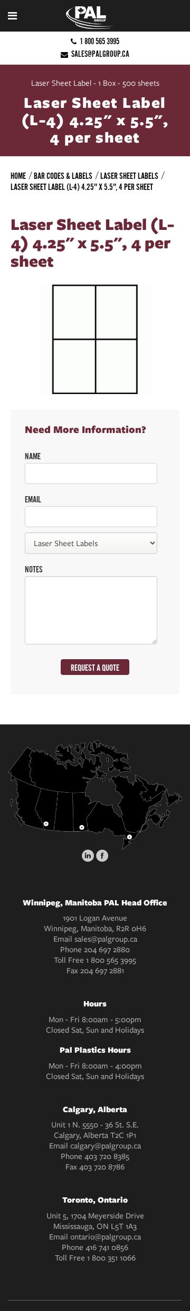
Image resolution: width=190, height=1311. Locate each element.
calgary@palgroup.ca (105, 1146)
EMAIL (33, 500)
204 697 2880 (107, 949)
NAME (33, 456)
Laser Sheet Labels (129, 176)
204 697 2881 (102, 970)
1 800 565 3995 (99, 41)
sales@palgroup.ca (100, 54)
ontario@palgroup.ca (105, 1237)
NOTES (34, 569)
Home (18, 176)
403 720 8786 (102, 1167)
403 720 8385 (106, 1156)
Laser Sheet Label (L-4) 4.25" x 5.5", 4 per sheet (82, 187)
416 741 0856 (107, 1247)
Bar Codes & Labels (63, 176)
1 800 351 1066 (111, 1258)
